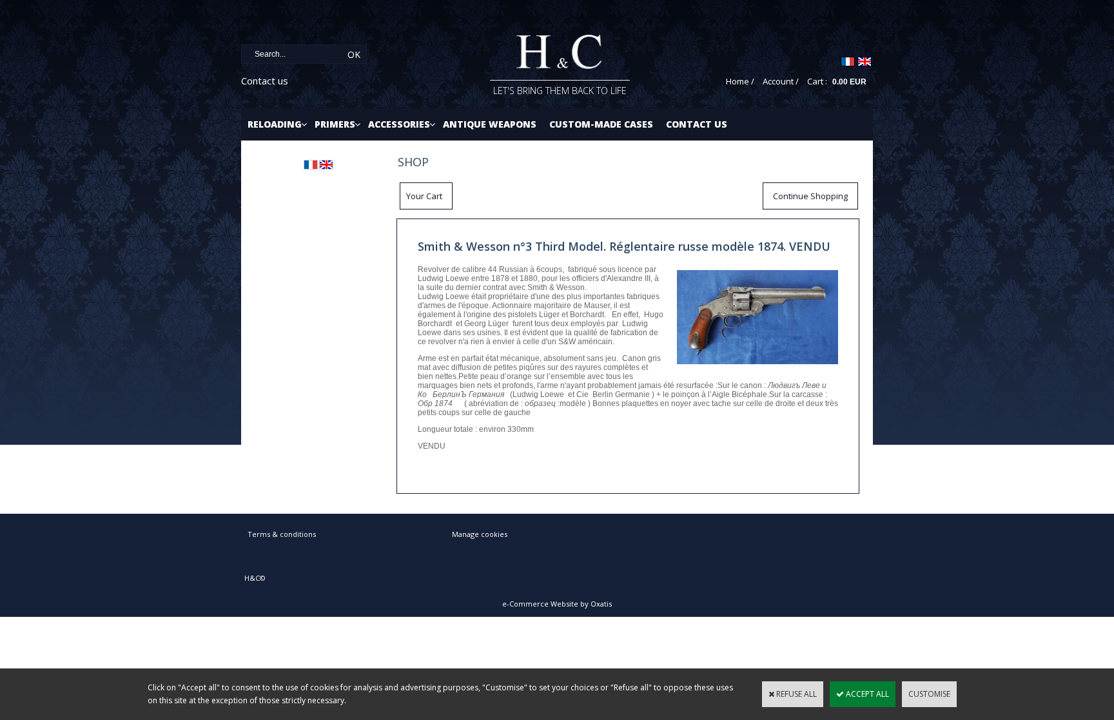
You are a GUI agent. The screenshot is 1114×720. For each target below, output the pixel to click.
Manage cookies (479, 534)
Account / (781, 81)
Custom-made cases (601, 124)
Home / (740, 81)
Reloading (275, 124)
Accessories (399, 124)
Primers (335, 124)
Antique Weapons (489, 124)
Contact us (264, 80)
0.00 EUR (849, 81)
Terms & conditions (282, 534)
